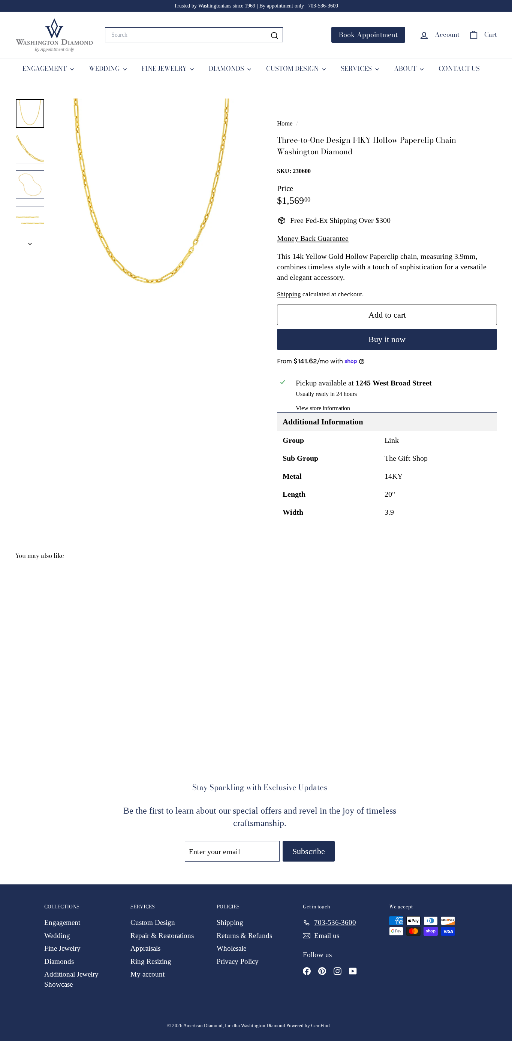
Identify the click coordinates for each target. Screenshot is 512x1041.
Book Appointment (368, 35)
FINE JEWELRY (165, 68)
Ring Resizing (150, 961)
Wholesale (231, 948)
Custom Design (152, 922)
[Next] (30, 241)
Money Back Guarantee (313, 238)
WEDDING (105, 68)
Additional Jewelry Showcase (71, 979)
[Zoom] (151, 199)
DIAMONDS (227, 68)
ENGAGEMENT (45, 68)
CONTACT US (459, 68)
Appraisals (145, 948)
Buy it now (387, 339)
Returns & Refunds (244, 935)
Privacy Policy (238, 961)
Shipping (289, 294)
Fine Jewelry (62, 948)
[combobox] (194, 34)
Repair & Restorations (162, 935)
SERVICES (357, 68)
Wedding (57, 935)
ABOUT (406, 68)
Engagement (62, 922)
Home (285, 123)
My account (147, 974)
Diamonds (59, 961)
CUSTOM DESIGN (293, 68)
